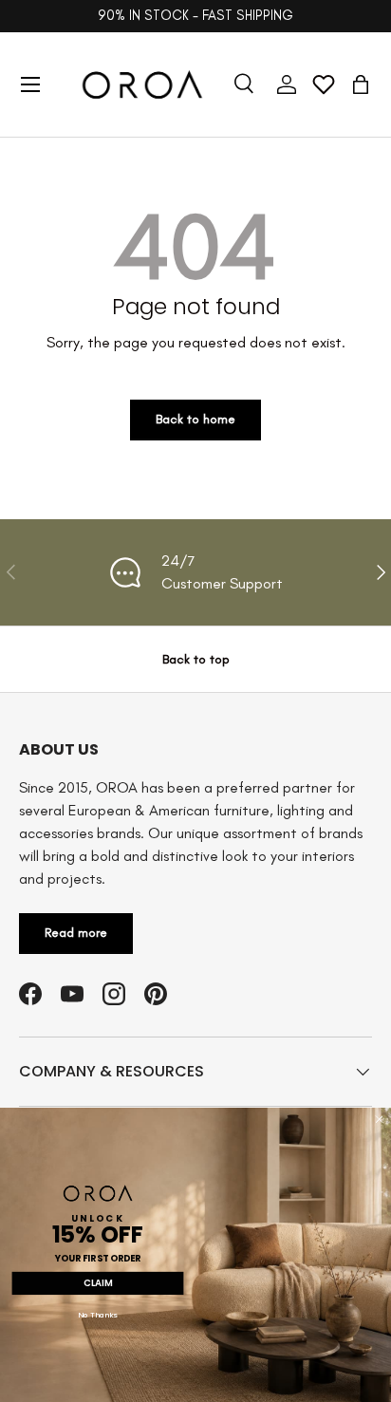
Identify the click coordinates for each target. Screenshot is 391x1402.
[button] (361, 84)
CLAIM (98, 1283)
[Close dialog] (379, 1120)
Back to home (195, 419)
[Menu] (30, 84)
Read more (76, 933)
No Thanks (97, 1315)
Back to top (196, 659)
